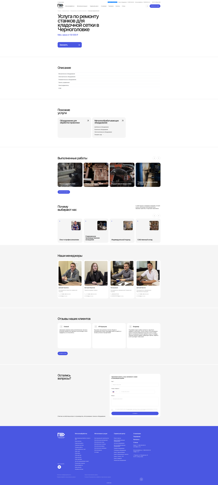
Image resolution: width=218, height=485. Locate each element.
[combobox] (115, 391)
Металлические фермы (99, 446)
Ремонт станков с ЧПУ (119, 456)
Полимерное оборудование (120, 450)
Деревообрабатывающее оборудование (119, 441)
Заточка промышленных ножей (82, 461)
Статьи (123, 6)
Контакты (118, 6)
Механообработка (79, 465)
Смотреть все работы (64, 191)
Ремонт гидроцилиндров (119, 452)
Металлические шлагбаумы (100, 448)
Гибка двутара (78, 455)
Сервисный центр (94, 6)
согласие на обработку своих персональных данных (124, 409)
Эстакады (96, 452)
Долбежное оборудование (102, 127)
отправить (135, 413)
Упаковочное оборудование (120, 460)
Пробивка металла (79, 469)
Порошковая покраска (80, 463)
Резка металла (78, 441)
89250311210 (115, 294)
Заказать (63, 45)
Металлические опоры (99, 442)
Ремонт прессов (117, 438)
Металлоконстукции (100, 433)
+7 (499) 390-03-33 (65, 294)
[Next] (158, 158)
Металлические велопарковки (101, 440)
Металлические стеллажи (100, 444)
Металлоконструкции (82, 6)
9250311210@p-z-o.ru (117, 296)
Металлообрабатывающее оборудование (107, 122)
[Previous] (154, 158)
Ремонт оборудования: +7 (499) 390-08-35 (126, 2)
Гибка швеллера (78, 459)
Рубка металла (78, 467)
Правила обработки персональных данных (66, 477)
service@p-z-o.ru (137, 446)
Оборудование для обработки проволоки (70, 122)
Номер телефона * (115, 388)
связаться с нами (155, 6)
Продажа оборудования (112, 2)
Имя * (112, 381)
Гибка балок (77, 453)
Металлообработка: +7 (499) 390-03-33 (142, 2)
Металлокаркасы (98, 450)
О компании (103, 6)
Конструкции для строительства (101, 438)
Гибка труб (77, 451)
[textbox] (112, 391)
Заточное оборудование (119, 443)
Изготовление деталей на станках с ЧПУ (82, 439)
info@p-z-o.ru (63, 296)
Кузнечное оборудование (101, 129)
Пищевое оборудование (119, 448)
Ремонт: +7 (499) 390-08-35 (139, 445)
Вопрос (113, 395)
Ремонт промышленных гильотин (121, 454)
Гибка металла (78, 457)
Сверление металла (79, 445)
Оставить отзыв (62, 353)
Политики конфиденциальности (148, 409)
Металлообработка (69, 6)
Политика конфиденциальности (64, 474)
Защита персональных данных (91, 474)
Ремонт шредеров (118, 458)
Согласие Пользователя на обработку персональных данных (98, 477)
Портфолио (111, 6)
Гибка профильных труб (80, 449)
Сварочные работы (79, 443)
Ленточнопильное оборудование (103, 132)
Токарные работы (79, 447)
